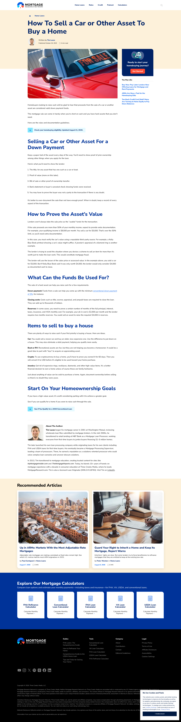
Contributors (120, 646)
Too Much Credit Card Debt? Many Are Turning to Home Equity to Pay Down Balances (135, 101)
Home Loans (80, 5)
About (118, 643)
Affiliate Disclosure (149, 650)
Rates (91, 5)
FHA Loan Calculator (97, 652)
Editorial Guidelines (123, 653)
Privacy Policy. (165, 709)
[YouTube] (19, 671)
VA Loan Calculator (96, 648)
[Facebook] (44, 671)
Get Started (138, 71)
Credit (100, 5)
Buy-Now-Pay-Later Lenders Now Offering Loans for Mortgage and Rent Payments (135, 87)
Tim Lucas (51, 40)
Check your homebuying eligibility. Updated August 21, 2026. (58, 130)
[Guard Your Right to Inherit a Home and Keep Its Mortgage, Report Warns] (128, 529)
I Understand (159, 714)
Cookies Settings (148, 656)
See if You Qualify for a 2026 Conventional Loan (53, 409)
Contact (118, 650)
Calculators (122, 5)
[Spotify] (34, 671)
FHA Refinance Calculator (99, 659)
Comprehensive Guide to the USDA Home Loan (74, 655)
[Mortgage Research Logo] (31, 641)
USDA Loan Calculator (97, 655)
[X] (29, 671)
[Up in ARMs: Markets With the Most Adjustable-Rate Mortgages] (53, 529)
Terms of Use (147, 646)
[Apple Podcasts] (39, 671)
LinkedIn (111, 470)
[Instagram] (24, 671)
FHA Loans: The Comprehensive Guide (71, 644)
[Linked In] (49, 671)
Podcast (110, 5)
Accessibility (146, 653)
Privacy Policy (147, 643)
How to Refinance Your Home (71, 649)
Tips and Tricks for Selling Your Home (72, 661)
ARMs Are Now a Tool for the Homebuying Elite (133, 94)
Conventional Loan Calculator (96, 644)
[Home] (30, 16)
